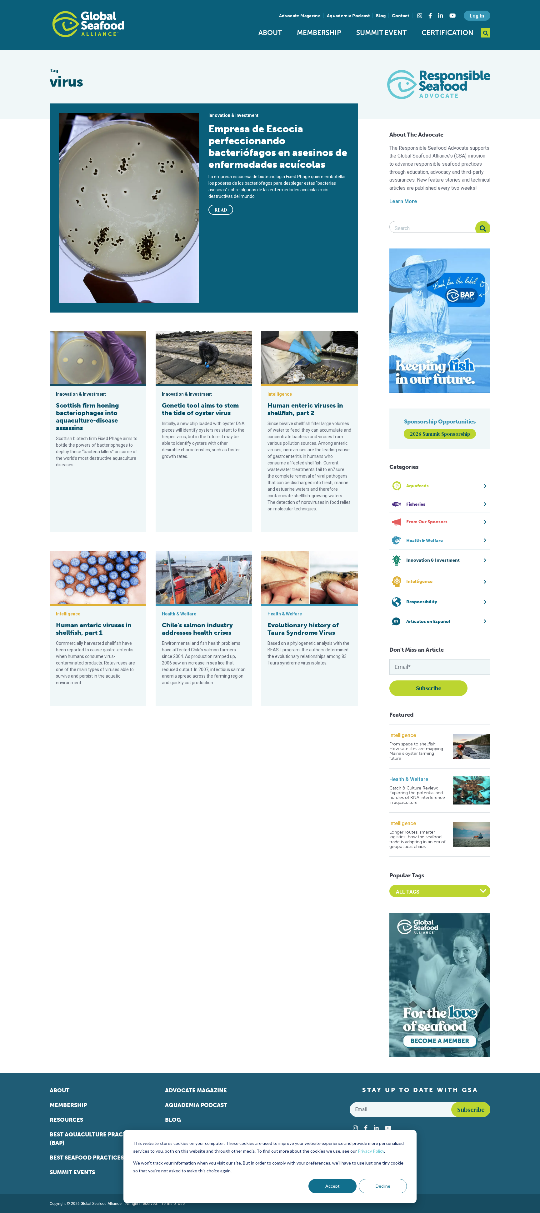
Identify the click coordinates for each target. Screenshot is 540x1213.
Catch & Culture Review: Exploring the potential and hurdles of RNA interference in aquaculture (417, 795)
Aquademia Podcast (348, 15)
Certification (447, 32)
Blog (381, 15)
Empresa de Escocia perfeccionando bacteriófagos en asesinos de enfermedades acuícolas (277, 146)
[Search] (482, 228)
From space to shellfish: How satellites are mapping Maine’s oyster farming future (416, 751)
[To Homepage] (88, 24)
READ (221, 209)
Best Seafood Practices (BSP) (94, 1157)
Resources (66, 1119)
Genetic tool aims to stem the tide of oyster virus (200, 409)
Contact (400, 15)
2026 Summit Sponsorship (440, 433)
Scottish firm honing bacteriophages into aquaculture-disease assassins (87, 417)
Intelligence (402, 735)
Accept (332, 1186)
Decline (383, 1186)
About (270, 32)
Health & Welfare (408, 779)
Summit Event (381, 32)
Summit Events (72, 1172)
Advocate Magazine (300, 15)
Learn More (403, 201)
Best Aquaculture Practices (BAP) (94, 1138)
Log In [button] (477, 15)
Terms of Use (173, 1203)
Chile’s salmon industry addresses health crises (197, 628)
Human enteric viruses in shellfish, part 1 (94, 628)
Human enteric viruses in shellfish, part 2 (305, 409)
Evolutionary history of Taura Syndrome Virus (303, 628)
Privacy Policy (371, 1151)
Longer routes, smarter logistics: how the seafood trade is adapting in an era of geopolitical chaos (417, 839)
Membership (319, 32)
